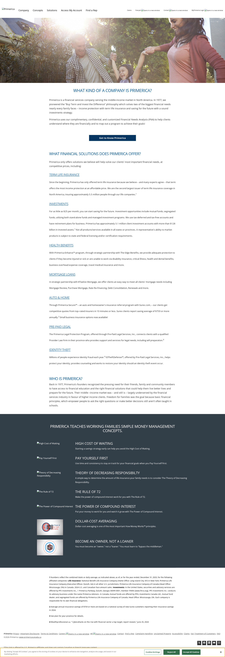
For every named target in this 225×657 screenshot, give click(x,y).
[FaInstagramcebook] (219, 643)
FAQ (218, 633)
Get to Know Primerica (112, 138)
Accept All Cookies (191, 652)
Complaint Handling (144, 633)
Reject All (171, 652)
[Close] (221, 652)
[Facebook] (204, 643)
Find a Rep (129, 633)
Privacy (16, 633)
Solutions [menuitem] (52, 10)
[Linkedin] (209, 643)
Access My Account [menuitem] (71, 10)
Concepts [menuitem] (38, 10)
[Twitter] (199, 643)
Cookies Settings (153, 652)
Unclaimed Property (162, 633)
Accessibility (177, 633)
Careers (62, 633)
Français (138, 10)
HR (91, 633)
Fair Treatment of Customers (203, 633)
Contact (166, 10)
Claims (129, 10)
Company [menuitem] (23, 10)
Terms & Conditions (49, 633)
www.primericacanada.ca (30, 637)
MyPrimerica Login (198, 10)
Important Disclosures (30, 633)
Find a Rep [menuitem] (91, 10)
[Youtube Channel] (214, 643)
